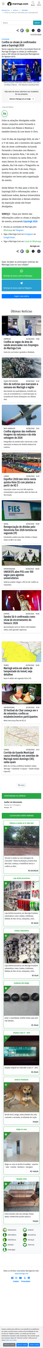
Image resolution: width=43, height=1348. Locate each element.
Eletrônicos (12, 1240)
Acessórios (32, 1235)
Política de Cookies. (11, 1340)
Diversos (31, 1245)
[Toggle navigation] (3, 3)
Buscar (37, 23)
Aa (4, 113)
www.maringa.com (21, 1273)
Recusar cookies (22, 1345)
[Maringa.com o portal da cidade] (17, 4)
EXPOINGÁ (25, 10)
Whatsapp (8, 230)
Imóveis (31, 1230)
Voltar (22, 785)
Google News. (9, 237)
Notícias (15, 10)
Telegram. (19, 230)
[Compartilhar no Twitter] (33, 30)
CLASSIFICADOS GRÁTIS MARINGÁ (21, 816)
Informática (12, 1235)
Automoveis (12, 1230)
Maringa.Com (6, 10)
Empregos (11, 1250)
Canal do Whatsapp (32, 241)
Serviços (31, 1240)
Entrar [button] (39, 5)
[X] (25, 1278)
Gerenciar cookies (9, 1345)
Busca (33, 5)
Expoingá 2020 (30, 221)
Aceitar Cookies (34, 1345)
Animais (11, 1245)
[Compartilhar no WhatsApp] (27, 30)
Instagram (28, 234)
